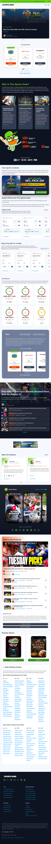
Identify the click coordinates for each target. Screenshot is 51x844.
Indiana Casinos (18, 730)
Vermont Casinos (42, 747)
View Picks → (22, 124)
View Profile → (7, 478)
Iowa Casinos (18, 732)
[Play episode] (46, 580)
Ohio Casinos (29, 752)
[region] (26, 647)
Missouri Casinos (19, 753)
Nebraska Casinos (30, 730)
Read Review (10, 65)
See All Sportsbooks (25, 73)
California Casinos (7, 738)
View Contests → (39, 126)
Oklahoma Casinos (30, 754)
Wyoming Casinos (42, 758)
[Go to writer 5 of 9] (25, 482)
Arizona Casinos (7, 734)
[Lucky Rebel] (11, 52)
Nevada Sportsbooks (31, 684)
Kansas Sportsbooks (19, 684)
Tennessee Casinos (42, 741)
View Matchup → (6, 236)
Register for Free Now (39, 1)
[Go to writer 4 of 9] (24, 482)
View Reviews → (6, 124)
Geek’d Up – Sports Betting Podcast (11, 571)
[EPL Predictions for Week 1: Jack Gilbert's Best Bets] (27, 39)
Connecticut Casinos (8, 742)
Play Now (13, 660)
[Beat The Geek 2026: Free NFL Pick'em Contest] (22, 39)
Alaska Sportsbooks (7, 684)
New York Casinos (30, 743)
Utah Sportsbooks (42, 697)
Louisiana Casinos (19, 738)
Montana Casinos (19, 755)
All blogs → (25, 432)
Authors (46, 454)
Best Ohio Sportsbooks (25, 334)
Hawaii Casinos (6, 749)
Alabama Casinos (7, 730)
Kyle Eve (6, 403)
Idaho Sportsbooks (7, 714)
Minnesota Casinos (19, 749)
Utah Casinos (41, 745)
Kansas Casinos (18, 734)
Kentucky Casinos (19, 736)
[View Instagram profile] (11, 475)
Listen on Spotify (25, 626)
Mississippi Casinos (19, 751)
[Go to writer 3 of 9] (23, 482)
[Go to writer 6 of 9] (26, 482)
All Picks (46, 209)
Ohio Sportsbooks (30, 708)
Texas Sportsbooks (42, 695)
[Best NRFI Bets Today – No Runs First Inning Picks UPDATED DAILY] (26, 39)
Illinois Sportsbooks (7, 716)
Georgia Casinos (7, 747)
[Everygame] (40, 51)
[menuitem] (15, 789)
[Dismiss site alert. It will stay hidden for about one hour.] (49, 1)
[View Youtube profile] (8, 475)
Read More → (6, 31)
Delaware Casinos (7, 744)
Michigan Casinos (19, 747)
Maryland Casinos (19, 742)
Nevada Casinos (30, 732)
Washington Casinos (43, 751)
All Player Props (44, 248)
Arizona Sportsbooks (8, 686)
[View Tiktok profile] (13, 475)
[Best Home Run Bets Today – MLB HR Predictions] (24, 39)
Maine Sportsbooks (19, 694)
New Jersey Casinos (31, 738)
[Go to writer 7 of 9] (27, 482)
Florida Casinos (6, 746)
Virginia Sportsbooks (43, 703)
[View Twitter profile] (6, 475)
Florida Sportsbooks (7, 706)
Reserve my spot (41, 192)
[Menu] (48, 5)
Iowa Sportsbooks (19, 682)
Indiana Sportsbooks (19, 681)
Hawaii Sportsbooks (7, 712)
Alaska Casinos (6, 732)
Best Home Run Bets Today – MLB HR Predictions (21, 29)
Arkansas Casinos (7, 736)
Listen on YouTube (26, 624)
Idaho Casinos (6, 751)
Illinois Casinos (6, 753)
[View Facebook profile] (4, 475)
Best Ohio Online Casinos (39, 334)
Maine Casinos (18, 740)
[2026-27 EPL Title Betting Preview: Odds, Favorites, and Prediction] (28, 39)
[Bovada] (25, 51)
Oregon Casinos (30, 756)
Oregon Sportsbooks (31, 713)
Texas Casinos (41, 743)
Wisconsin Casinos (42, 756)
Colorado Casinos (7, 740)
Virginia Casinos (42, 749)
